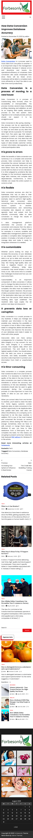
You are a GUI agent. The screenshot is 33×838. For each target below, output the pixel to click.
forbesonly (5, 445)
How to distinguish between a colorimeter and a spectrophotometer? (16, 668)
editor (27, 36)
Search (4, 628)
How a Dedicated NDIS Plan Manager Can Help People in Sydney (20, 702)
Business (12, 685)
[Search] (30, 17)
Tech (11, 448)
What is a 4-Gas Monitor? (10, 506)
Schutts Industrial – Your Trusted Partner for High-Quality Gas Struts (19, 689)
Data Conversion (14, 451)
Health (12, 697)
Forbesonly (18, 833)
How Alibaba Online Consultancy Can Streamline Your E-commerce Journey (15, 602)
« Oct (16, 827)
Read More (4, 682)
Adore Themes (17, 835)
